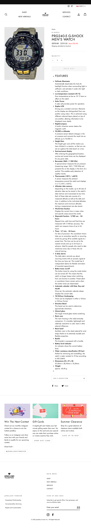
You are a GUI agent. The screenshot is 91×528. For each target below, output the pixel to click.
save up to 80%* (71, 436)
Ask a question (60, 378)
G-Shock (56, 32)
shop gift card (42, 441)
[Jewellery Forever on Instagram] (48, 514)
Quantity (56, 56)
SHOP (24, 12)
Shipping (54, 46)
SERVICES (66, 12)
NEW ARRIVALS (24, 16)
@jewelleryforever (16, 451)
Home (53, 29)
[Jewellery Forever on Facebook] (52, 514)
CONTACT (66, 16)
